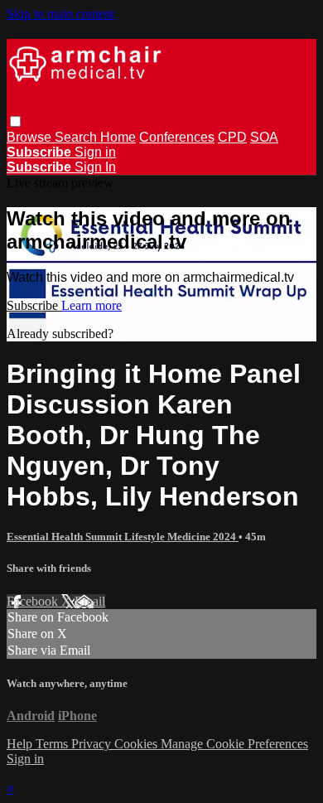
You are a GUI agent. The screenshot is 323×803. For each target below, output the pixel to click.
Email (90, 601)
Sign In (95, 167)
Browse (31, 137)
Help (21, 744)
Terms (53, 744)
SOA (264, 137)
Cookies (137, 744)
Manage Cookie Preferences (234, 744)
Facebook (34, 601)
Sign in (95, 152)
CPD (232, 137)
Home (118, 137)
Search (77, 137)
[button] (15, 121)
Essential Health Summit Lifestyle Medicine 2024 (123, 536)
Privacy (92, 744)
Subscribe (34, 305)
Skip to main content (60, 14)
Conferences (177, 137)
